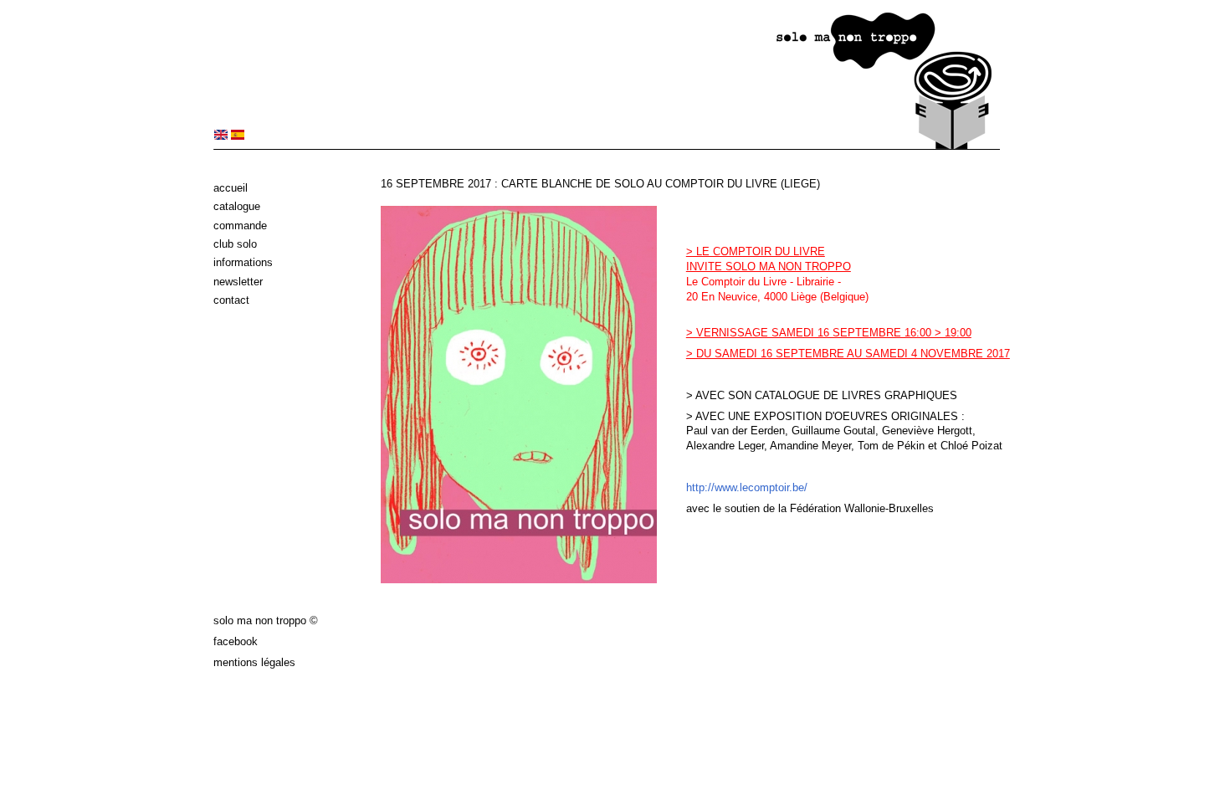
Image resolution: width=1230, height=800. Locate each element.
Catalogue (236, 206)
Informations (243, 262)
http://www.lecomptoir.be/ (746, 487)
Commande (240, 225)
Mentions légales (254, 662)
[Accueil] (606, 146)
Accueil (230, 188)
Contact (231, 300)
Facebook (235, 641)
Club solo (235, 244)
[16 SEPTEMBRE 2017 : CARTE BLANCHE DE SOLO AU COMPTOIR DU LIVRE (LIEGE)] (221, 136)
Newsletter (238, 281)
